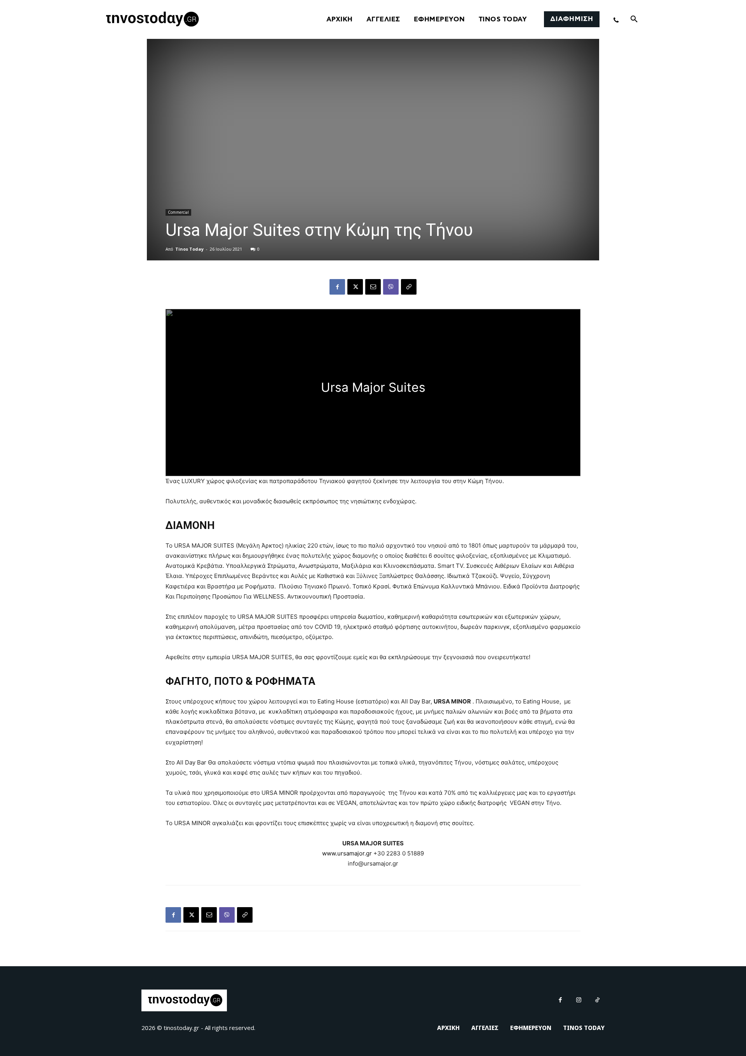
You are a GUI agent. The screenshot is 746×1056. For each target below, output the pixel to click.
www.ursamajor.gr (347, 853)
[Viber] (391, 287)
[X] (355, 287)
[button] (634, 19)
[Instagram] (579, 1000)
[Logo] (151, 19)
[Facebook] (337, 287)
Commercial (178, 212)
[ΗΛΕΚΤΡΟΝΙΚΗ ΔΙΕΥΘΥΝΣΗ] (373, 287)
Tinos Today (189, 249)
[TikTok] (597, 1000)
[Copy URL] (409, 287)
